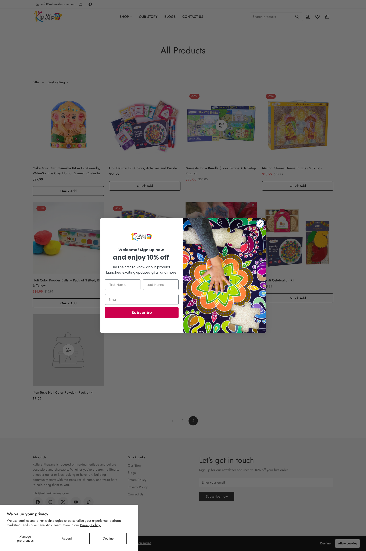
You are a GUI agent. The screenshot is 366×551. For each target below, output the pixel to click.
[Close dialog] (260, 223)
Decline (108, 538)
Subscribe (142, 312)
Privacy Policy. (90, 525)
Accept (67, 538)
